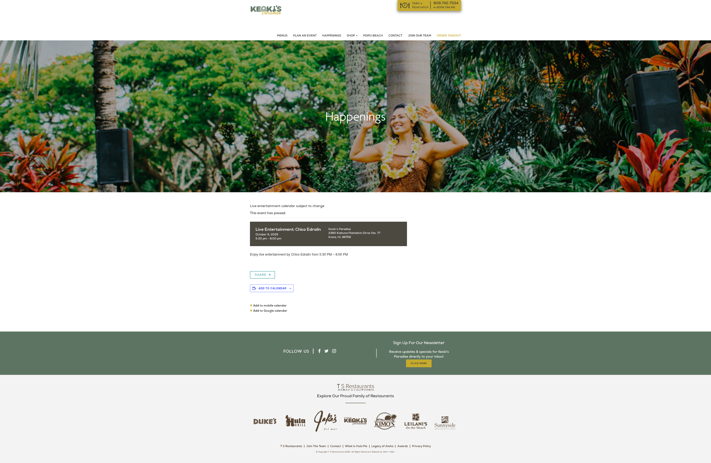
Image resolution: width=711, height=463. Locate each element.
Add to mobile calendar (269, 305)
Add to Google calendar (269, 311)
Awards (402, 446)
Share (260, 275)
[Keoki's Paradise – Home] (266, 10)
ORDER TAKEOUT (449, 35)
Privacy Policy (421, 446)
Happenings (331, 35)
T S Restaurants (291, 446)
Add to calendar (272, 288)
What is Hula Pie (356, 446)
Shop (351, 35)
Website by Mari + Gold (383, 452)
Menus (282, 35)
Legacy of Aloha (382, 446)
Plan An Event (305, 35)
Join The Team (316, 446)
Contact (395, 35)
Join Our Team (419, 35)
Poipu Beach (373, 35)
